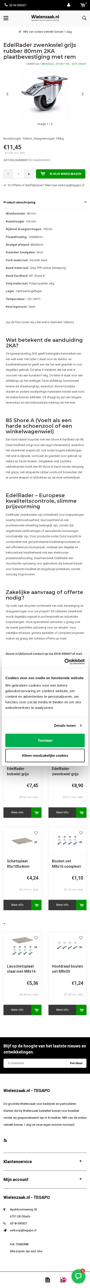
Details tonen (65, 725)
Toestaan (45, 740)
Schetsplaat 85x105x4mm (18, 864)
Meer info (17, 812)
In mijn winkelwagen (65, 174)
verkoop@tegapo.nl (23, 1230)
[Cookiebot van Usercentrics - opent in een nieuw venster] (65, 662)
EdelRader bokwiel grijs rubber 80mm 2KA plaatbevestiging (22, 771)
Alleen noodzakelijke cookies (45, 755)
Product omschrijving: (19, 202)
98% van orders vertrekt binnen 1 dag (47, 31)
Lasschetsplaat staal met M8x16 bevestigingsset (21, 969)
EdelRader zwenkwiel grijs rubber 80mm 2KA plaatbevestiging (67, 771)
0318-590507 (17, 5)
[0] (82, 5)
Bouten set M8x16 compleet (66, 864)
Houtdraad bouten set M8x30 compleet (67, 969)
